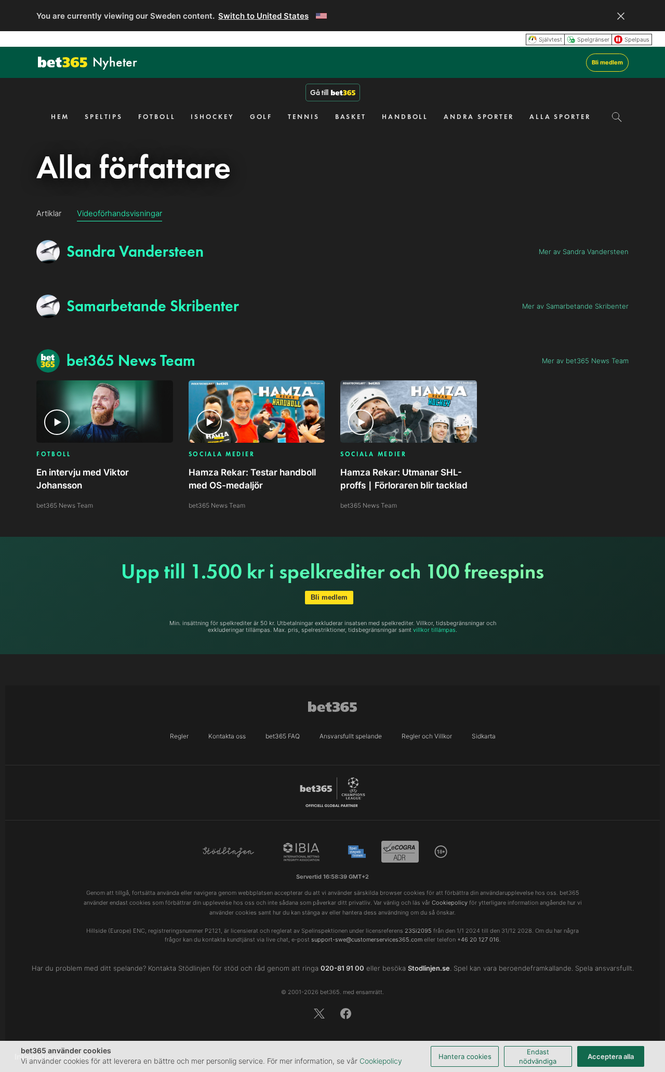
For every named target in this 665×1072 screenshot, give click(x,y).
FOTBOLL (156, 116)
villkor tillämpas (434, 629)
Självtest (550, 39)
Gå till (319, 92)
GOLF (261, 116)
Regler (179, 736)
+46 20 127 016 (478, 939)
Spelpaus (636, 39)
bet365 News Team (64, 505)
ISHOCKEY (212, 116)
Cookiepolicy (381, 1060)
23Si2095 (418, 930)
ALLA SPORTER (560, 116)
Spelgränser (593, 39)
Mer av (584, 251)
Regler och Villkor (427, 736)
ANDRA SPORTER (479, 116)
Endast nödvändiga (537, 1056)
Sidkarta (484, 736)
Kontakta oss (227, 736)
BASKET (350, 116)
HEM (60, 116)
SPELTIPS (104, 116)
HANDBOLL (405, 116)
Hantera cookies (464, 1056)
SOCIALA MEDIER (222, 454)
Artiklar (48, 213)
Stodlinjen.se (429, 968)
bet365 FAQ (282, 736)
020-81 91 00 (342, 968)
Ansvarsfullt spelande (351, 736)
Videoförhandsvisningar (119, 213)
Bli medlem (607, 62)
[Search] (617, 117)
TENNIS (303, 116)
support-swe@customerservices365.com (366, 939)
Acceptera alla (611, 1056)
